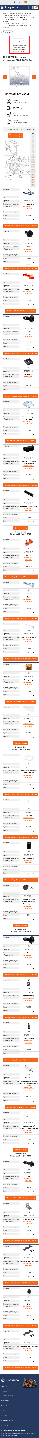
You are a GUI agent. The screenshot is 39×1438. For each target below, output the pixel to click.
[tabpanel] (19, 77)
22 (33, 180)
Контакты (19, 2)
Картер (28, 555)
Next (34, 77)
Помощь (4, 1416)
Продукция (5, 1391)
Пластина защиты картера (28, 418)
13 (33, 160)
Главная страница (9, 13)
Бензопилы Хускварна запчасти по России (20, 17)
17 (33, 170)
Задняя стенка (29, 289)
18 (33, 172)
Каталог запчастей (24, 13)
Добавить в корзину (21, 528)
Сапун (29, 722)
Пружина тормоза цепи (28, 506)
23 (33, 182)
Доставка (14, 2)
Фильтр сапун (29, 680)
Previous (5, 77)
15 (33, 165)
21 (33, 177)
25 (33, 185)
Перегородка (29, 374)
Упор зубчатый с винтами (29, 1261)
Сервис (3, 1411)
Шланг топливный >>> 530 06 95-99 (29, 772)
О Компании (5, 1401)
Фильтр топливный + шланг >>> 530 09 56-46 (29, 1127)
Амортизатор (29, 1038)
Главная (4, 1386)
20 (33, 175)
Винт (28, 332)
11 (33, 157)
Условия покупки (7, 1420)
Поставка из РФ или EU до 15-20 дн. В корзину (21, 311)
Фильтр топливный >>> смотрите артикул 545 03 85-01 (29, 1083)
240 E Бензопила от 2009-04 (15, 24)
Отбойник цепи (28, 1219)
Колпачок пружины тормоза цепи (29, 462)
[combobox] (19, 129)
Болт (28, 247)
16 (33, 167)
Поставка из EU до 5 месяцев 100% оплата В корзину (21, 226)
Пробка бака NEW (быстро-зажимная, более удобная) (29, 901)
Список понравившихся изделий (25, 2)
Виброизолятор (28, 858)
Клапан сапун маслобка (28, 637)
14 (33, 162)
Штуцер (29, 816)
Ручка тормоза (28, 204)
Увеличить (19, 87)
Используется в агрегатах (28, 207)
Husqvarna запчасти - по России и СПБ (18, 15)
